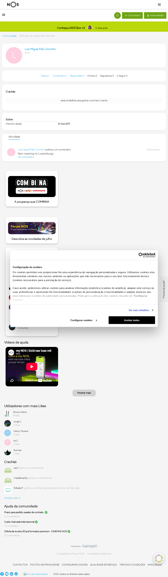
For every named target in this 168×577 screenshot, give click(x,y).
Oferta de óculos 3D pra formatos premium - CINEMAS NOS (35, 531)
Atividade (14, 136)
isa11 (16, 468)
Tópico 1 (45, 76)
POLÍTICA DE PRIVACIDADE (44, 565)
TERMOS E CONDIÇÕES (132, 565)
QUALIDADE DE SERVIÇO (103, 565)
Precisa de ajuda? (164, 289)
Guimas (17, 450)
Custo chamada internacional (19, 522)
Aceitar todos (131, 320)
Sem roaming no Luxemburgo (36, 153)
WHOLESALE (155, 565)
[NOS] (13, 4)
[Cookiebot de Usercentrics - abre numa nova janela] (141, 255)
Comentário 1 (60, 76)
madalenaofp (20, 478)
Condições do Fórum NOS (70, 554)
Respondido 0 (77, 76)
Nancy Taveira (20, 431)
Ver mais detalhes (139, 310)
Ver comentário (26, 157)
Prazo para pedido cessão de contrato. (24, 512)
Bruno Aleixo (20, 412)
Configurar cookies (81, 320)
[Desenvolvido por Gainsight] (84, 547)
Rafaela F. (19, 488)
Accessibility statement (99, 554)
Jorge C (17, 422)
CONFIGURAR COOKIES (75, 565)
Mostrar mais (84, 393)
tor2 (15, 441)
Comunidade (9, 36)
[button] (4, 16)
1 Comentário (11, 526)
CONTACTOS (20, 565)
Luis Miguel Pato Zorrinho (40, 49)
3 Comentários (12, 516)
